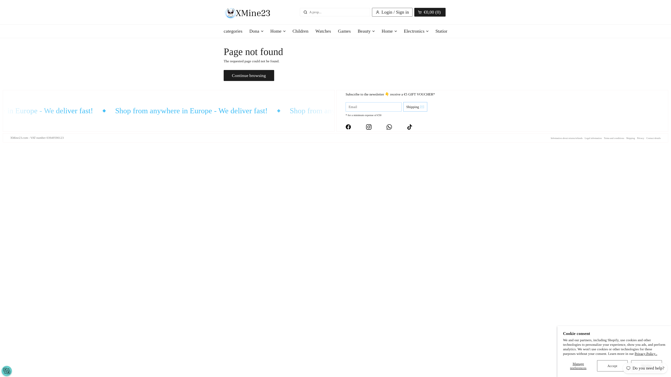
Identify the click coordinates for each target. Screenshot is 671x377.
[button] (430, 12)
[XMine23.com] (251, 12)
